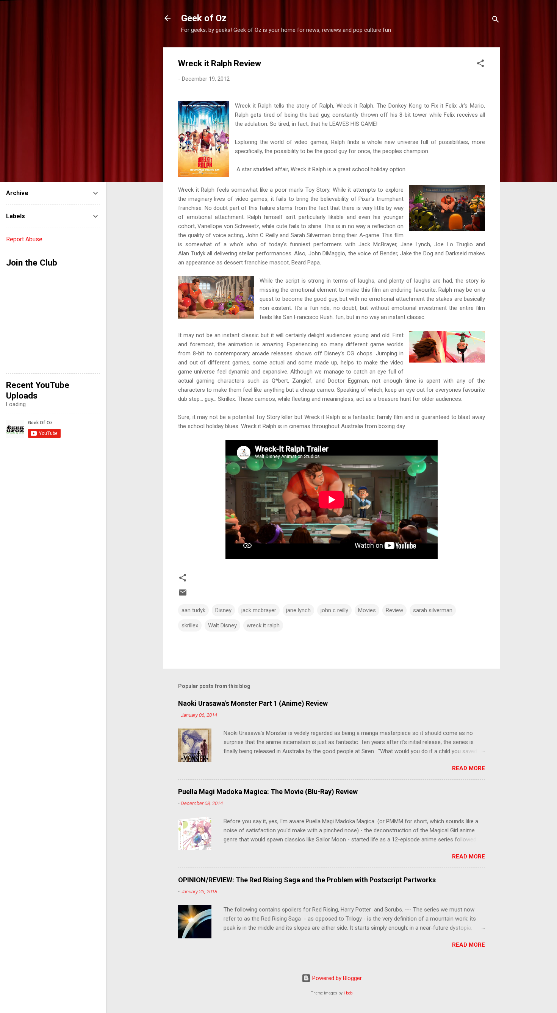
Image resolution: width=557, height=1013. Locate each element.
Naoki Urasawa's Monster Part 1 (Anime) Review (253, 703)
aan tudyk (193, 610)
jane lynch (298, 610)
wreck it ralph (263, 625)
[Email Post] (182, 595)
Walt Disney (222, 625)
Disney (223, 610)
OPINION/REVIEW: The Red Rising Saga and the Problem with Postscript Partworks (307, 880)
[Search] (495, 20)
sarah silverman (432, 610)
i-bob (348, 993)
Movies (367, 610)
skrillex (189, 625)
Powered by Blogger (336, 978)
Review (394, 610)
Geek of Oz (204, 18)
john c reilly (334, 610)
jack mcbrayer (258, 610)
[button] (480, 64)
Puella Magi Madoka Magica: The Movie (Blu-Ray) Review (268, 792)
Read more (468, 768)
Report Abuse (24, 239)
